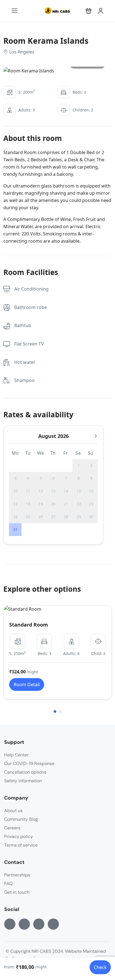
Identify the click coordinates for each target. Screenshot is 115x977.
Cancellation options (25, 772)
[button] (88, 11)
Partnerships (17, 875)
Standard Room (28, 624)
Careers (12, 828)
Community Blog (21, 819)
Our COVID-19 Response (29, 763)
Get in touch (16, 892)
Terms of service (21, 845)
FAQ (8, 883)
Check (100, 967)
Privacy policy (18, 836)
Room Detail (27, 684)
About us (13, 810)
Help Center (16, 755)
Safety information (23, 781)
